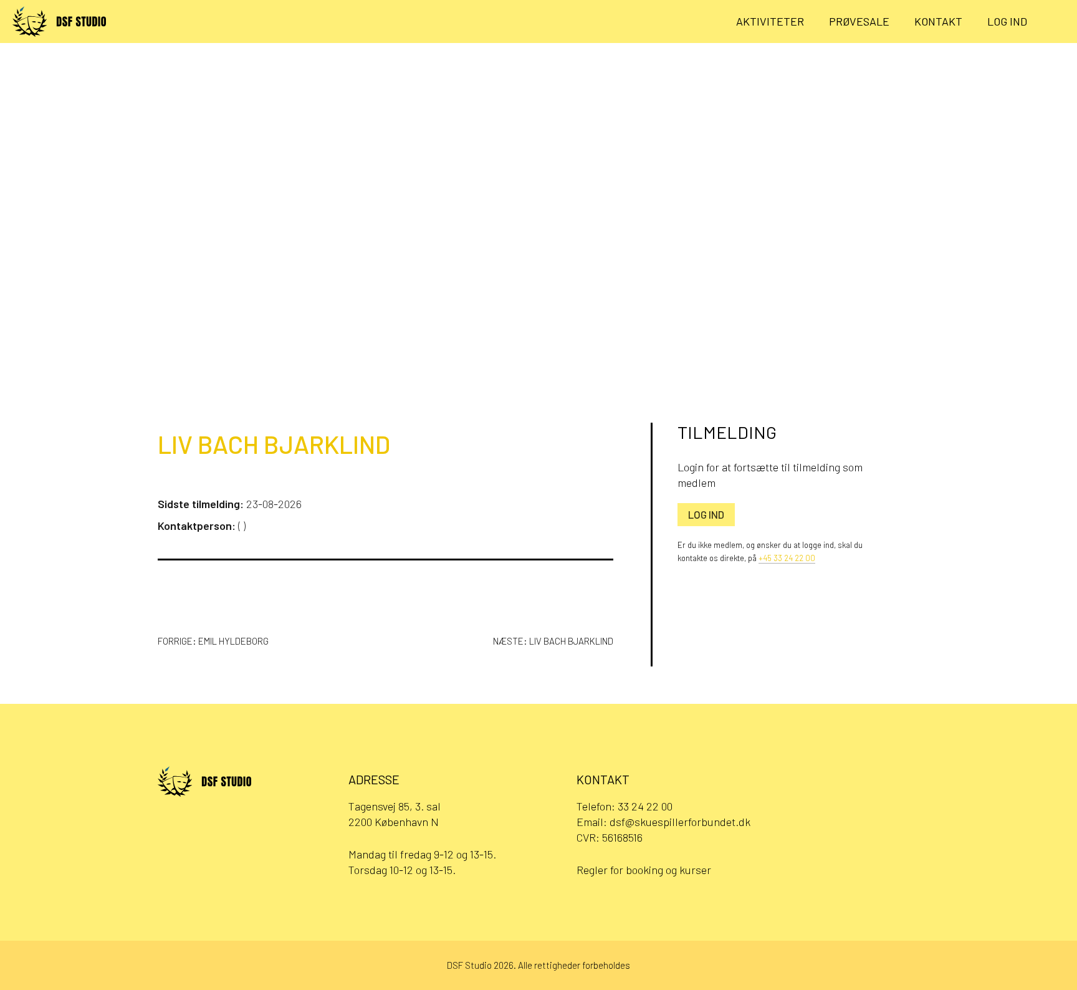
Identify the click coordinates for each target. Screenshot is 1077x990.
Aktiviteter (770, 21)
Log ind (1007, 21)
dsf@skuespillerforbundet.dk (680, 822)
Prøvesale (859, 21)
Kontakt (938, 21)
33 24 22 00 (645, 806)
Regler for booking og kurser (644, 870)
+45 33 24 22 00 (787, 558)
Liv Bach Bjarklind (274, 444)
